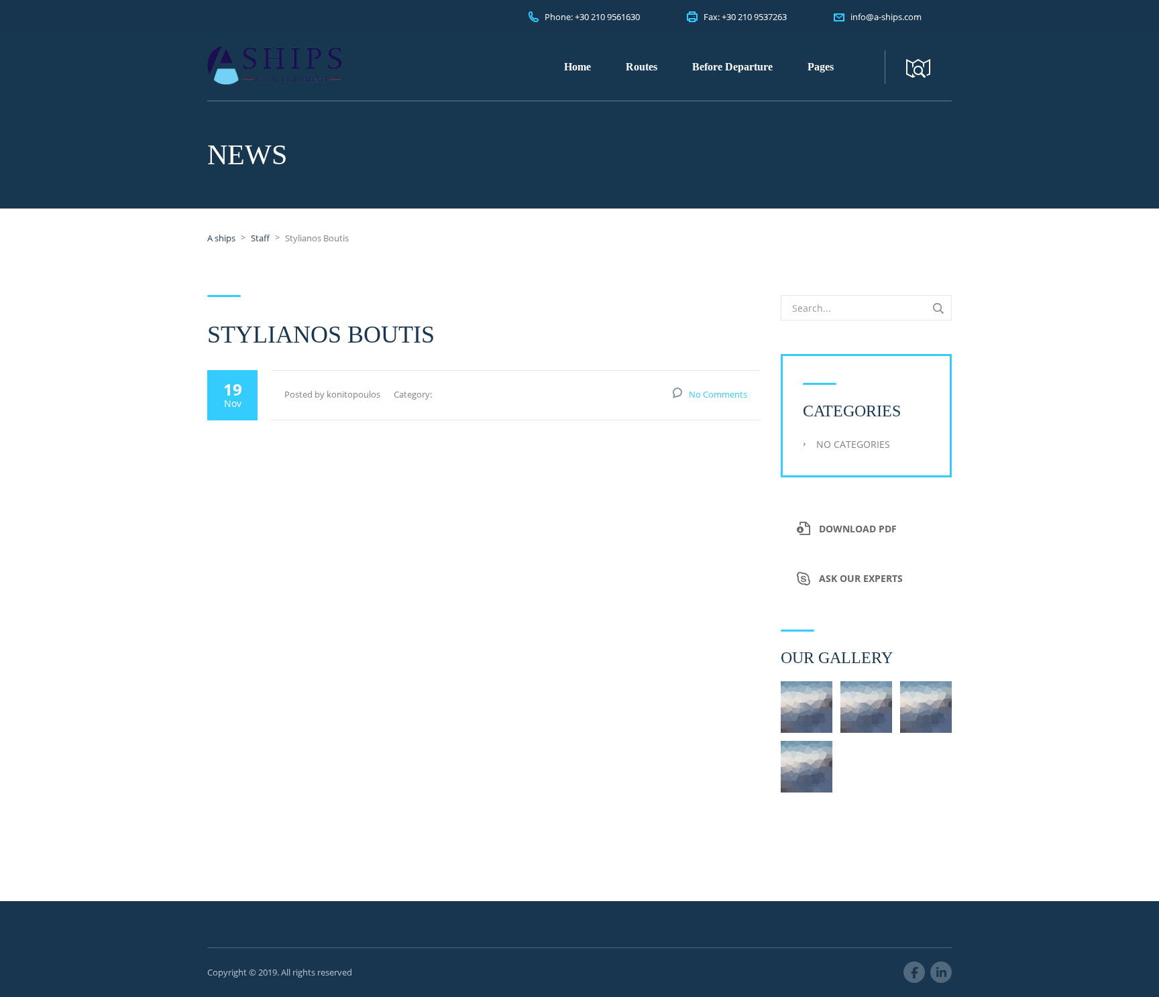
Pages (821, 66)
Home (577, 66)
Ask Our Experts (861, 578)
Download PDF (858, 528)
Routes (641, 66)
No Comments (718, 394)
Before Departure (732, 66)
